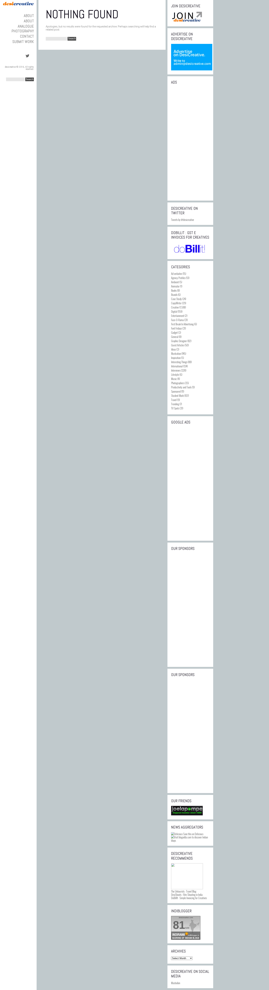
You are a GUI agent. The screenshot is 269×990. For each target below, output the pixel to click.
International (177, 366)
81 (179, 925)
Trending (175, 404)
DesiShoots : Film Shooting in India (187, 895)
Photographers (177, 383)
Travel (174, 400)
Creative (175, 307)
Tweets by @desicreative (182, 220)
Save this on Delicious (193, 834)
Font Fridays (176, 328)
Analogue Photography (23, 28)
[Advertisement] (190, 142)
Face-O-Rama (177, 320)
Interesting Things (179, 362)
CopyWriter (176, 303)
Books (174, 290)
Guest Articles (177, 345)
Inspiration (176, 358)
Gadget (174, 332)
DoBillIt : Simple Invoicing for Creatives (189, 898)
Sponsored (176, 391)
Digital (174, 311)
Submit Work (23, 41)
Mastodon (175, 983)
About (29, 15)
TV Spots (175, 408)
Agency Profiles (178, 278)
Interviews (175, 370)
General (174, 337)
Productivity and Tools (181, 387)
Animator (175, 286)
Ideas (173, 349)
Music (174, 379)
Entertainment (177, 316)
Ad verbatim (176, 274)
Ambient (175, 282)
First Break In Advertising (182, 324)
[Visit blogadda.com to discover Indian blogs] (190, 840)
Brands (174, 295)
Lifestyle (175, 374)
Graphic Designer (179, 341)
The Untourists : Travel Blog (183, 891)
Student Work (177, 396)
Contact (27, 36)
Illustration (176, 353)
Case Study (176, 299)
